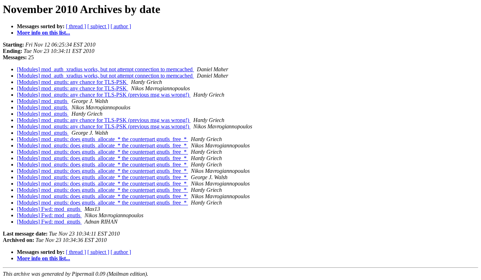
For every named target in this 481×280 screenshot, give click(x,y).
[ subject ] (98, 26)
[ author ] (121, 26)
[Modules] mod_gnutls (43, 101)
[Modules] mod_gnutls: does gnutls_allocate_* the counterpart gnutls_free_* (102, 139)
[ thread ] (76, 26)
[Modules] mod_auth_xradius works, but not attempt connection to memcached (105, 69)
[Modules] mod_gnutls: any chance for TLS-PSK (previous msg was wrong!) (103, 95)
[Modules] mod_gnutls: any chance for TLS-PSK (72, 82)
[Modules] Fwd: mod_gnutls (49, 209)
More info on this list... (43, 33)
